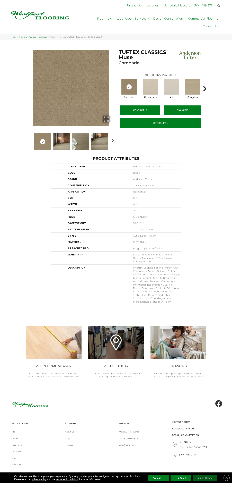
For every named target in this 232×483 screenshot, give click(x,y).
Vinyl (14, 458)
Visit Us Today (181, 422)
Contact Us (140, 110)
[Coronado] (129, 86)
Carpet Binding (126, 445)
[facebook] (218, 404)
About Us (69, 431)
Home (14, 37)
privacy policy (39, 479)
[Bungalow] (192, 86)
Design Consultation (185, 435)
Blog (67, 438)
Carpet (32, 37)
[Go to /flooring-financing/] (178, 352)
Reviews (69, 445)
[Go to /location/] (116, 352)
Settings (205, 477)
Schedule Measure (183, 428)
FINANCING (182, 110)
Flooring (23, 37)
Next (111, 140)
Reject (181, 477)
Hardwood (17, 445)
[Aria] (171, 86)
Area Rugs (17, 464)
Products (42, 37)
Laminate (16, 451)
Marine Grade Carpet (129, 438)
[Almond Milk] (150, 86)
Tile (13, 431)
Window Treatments (129, 431)
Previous (30, 140)
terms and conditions (67, 479)
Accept (158, 477)
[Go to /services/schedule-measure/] (54, 352)
